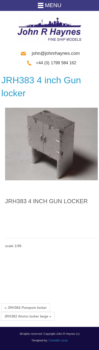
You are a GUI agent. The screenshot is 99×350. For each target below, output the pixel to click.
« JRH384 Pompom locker (26, 308)
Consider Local (58, 340)
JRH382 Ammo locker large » (27, 316)
